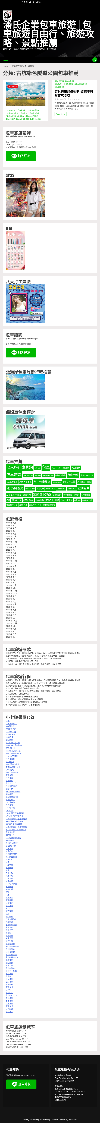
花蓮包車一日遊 (52, 500)
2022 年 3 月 (11, 531)
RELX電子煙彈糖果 (13, 753)
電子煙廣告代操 (12, 797)
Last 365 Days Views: (15, 1044)
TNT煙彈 (9, 805)
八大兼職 (9, 778)
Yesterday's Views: (14, 1033)
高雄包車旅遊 (49, 505)
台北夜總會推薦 (12, 957)
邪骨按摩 (9, 960)
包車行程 (9, 876)
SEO (8, 892)
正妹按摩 (9, 979)
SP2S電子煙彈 (12, 756)
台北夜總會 (10, 949)
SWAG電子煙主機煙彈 (15, 813)
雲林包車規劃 (69, 81)
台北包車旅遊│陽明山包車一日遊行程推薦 (23, 705)
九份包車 (37, 468)
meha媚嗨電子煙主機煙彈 (16, 827)
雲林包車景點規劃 (22, 119)
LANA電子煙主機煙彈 (14, 816)
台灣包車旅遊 (50, 489)
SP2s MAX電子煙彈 (14, 745)
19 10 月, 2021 (74, 99)
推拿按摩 (9, 851)
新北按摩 (9, 998)
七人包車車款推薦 (33, 110)
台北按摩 (9, 974)
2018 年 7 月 (11, 634)
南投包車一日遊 (48, 475)
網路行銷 (9, 789)
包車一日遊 (56, 468)
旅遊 (8, 500)
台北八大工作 (11, 783)
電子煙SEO (10, 800)
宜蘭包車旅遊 (42, 494)
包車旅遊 (13, 475)
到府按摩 (9, 1004)
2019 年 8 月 (11, 599)
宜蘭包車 (84, 488)
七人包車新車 (10, 110)
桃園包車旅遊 (28, 500)
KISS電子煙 (10, 734)
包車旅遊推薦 (28, 475)
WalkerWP (72, 1120)
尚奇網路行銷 (11, 857)
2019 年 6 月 (11, 604)
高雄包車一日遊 (35, 505)
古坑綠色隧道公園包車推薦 (15, 116)
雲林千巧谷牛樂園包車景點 (64, 84)
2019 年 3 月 (11, 612)
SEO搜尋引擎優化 (13, 792)
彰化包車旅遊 (67, 495)
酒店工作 (9, 965)
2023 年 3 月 (11, 523)
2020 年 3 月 (11, 580)
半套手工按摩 (11, 971)
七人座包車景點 (19, 467)
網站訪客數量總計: (13, 1047)
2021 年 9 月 (11, 547)
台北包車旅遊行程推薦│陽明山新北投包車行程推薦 (26, 702)
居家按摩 (9, 1001)
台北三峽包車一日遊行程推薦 (17, 694)
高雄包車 (23, 505)
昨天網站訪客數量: (13, 1036)
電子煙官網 (10, 832)
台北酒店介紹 (11, 955)
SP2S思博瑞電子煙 (13, 838)
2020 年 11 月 (11, 561)
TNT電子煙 (10, 802)
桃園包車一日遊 (17, 500)
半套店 (8, 976)
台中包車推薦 (25, 482)
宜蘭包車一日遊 (13, 495)
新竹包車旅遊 (85, 495)
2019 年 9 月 (11, 596)
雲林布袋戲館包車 (80, 84)
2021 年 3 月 (11, 558)
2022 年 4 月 (11, 528)
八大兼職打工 (11, 724)
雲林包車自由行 (35, 119)
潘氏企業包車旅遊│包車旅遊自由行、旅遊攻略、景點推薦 (48, 34)
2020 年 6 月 (11, 574)
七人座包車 (23, 113)
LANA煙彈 (10, 770)
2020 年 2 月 (11, 582)
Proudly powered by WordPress (36, 1120)
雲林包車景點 (10, 119)
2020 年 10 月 (11, 563)
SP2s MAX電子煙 (13, 743)
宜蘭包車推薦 (27, 495)
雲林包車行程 (59, 81)
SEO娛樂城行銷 (12, 946)
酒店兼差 (9, 898)
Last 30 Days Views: (14, 1042)
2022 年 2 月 (11, 534)
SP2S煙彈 (10, 762)
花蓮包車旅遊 (66, 500)
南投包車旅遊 (60, 475)
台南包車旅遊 (30, 488)
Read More (60, 114)
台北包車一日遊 (84, 482)
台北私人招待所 (12, 843)
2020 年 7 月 (11, 572)
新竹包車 (77, 495)
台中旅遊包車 (56, 482)
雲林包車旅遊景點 (32, 116)
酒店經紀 (9, 781)
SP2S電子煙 (11, 732)
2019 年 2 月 (11, 615)
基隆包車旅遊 (71, 488)
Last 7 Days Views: (14, 1039)
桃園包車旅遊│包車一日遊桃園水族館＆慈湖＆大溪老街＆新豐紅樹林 (34, 658)
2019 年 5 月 (11, 607)
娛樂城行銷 (10, 944)
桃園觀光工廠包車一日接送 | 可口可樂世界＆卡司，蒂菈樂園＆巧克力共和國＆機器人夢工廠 (43, 653)
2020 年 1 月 (11, 585)
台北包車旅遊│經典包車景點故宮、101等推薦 (24, 699)
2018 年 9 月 (11, 629)
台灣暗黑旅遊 (11, 854)
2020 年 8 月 (11, 569)
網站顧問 (9, 740)
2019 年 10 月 (11, 593)
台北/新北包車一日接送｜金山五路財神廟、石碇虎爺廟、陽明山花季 (33, 664)
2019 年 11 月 (11, 591)
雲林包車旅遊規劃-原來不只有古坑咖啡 (74, 93)
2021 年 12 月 (11, 539)
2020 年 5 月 (11, 577)
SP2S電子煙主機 (12, 764)
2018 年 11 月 (11, 623)
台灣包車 (40, 489)
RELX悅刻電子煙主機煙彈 (16, 819)
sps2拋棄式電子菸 (13, 751)
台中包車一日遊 (87, 475)
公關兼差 (9, 903)
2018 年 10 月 (11, 626)
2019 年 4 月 (11, 610)
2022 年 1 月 (11, 536)
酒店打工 (9, 990)
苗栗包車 (77, 500)
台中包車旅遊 (42, 482)
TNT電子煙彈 (11, 884)
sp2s (8, 721)
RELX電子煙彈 (12, 772)
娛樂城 (8, 933)
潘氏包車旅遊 (61, 99)
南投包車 (38, 475)
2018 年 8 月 (11, 631)
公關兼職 (9, 906)
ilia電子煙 (9, 737)
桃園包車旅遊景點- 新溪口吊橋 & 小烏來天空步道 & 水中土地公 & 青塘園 (35, 656)
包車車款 (9, 873)
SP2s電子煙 (10, 748)
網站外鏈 (9, 917)
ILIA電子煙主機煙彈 (14, 824)
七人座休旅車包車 (12, 113)
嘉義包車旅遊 (61, 488)
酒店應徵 (9, 900)
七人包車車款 (21, 110)
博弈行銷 (9, 941)
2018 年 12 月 (11, 621)
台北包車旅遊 (15, 488)
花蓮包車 (39, 500)
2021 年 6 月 (11, 553)
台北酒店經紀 (11, 786)
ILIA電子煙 (10, 726)
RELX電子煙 (11, 729)
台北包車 (69, 482)
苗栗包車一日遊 (87, 500)
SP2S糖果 (10, 840)
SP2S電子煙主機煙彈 (14, 821)
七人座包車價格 (33, 113)
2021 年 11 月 (11, 542)
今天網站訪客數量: (13, 1031)
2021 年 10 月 (11, 544)
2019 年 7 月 (11, 602)
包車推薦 (75, 468)
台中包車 (73, 475)
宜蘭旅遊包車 (57, 495)
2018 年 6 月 (11, 637)
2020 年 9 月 (11, 566)
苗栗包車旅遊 (11, 505)
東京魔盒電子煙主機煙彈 (16, 830)
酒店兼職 (9, 775)
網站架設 (9, 794)
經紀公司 (9, 859)
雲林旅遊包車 (59, 87)
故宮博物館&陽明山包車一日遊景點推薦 (22, 697)
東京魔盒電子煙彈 (13, 767)
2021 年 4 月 (11, 555)
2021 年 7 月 (11, 550)
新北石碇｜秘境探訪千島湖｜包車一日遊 (22, 661)
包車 (46, 467)
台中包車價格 (11, 482)
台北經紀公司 (11, 995)
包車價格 (66, 468)
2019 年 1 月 (11, 618)
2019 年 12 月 (11, 588)
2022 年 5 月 (11, 525)
